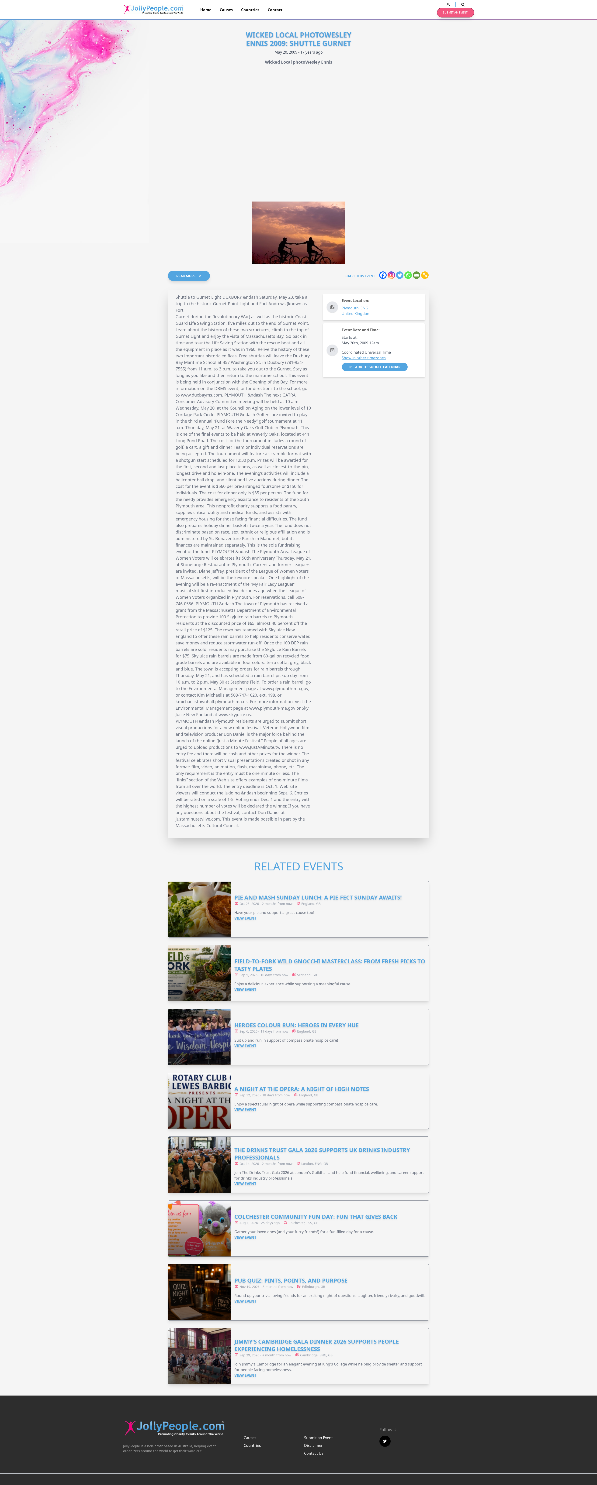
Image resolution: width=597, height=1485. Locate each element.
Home (205, 9)
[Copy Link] (425, 275)
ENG (364, 308)
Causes (226, 9)
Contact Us (313, 1453)
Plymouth (350, 308)
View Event (245, 918)
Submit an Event (318, 1437)
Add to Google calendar (377, 367)
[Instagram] (391, 275)
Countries (250, 9)
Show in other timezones (364, 357)
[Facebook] (383, 275)
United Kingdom (356, 313)
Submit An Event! (455, 12)
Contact (275, 9)
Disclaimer (313, 1445)
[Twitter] (399, 275)
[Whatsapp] (408, 275)
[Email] (416, 275)
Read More (186, 276)
